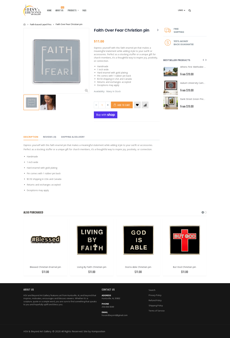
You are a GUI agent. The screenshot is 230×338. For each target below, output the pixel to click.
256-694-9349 (108, 306)
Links (180, 10)
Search (152, 290)
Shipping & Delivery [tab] (72, 136)
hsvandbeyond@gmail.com (115, 315)
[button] (202, 212)
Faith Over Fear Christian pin (121, 30)
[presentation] (203, 60)
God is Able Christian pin (138, 267)
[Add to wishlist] (137, 105)
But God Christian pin (184, 267)
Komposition (98, 331)
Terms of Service (157, 310)
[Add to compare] (145, 105)
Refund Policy (155, 300)
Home (24, 24)
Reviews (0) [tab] (49, 136)
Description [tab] (30, 136)
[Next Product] (158, 30)
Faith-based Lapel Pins (40, 24)
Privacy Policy (155, 295)
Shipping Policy (156, 305)
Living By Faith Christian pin (91, 267)
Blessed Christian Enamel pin (45, 267)
